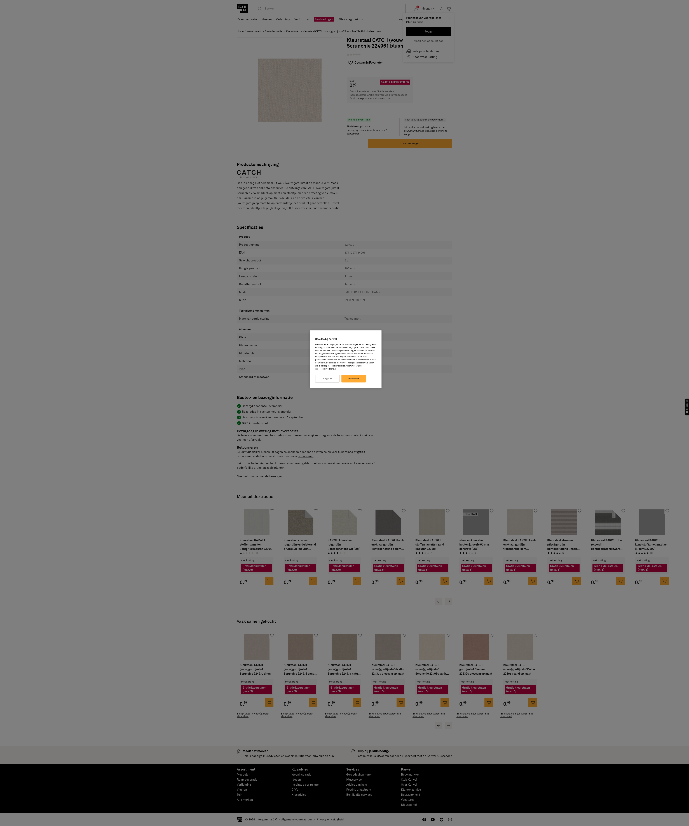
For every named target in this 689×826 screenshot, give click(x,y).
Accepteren (354, 379)
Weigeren (327, 379)
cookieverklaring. (328, 369)
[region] (346, 359)
